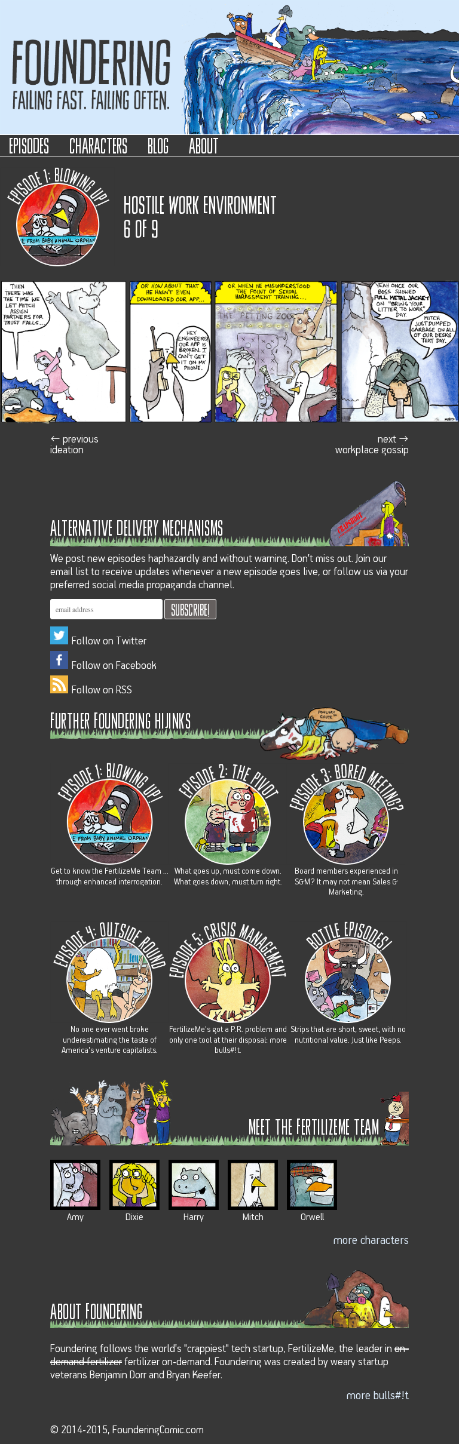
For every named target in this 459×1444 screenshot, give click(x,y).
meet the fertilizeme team (314, 1126)
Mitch (253, 1217)
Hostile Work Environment (200, 204)
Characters (98, 144)
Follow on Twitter (109, 641)
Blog (158, 144)
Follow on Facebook (114, 666)
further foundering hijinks (120, 719)
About (204, 144)
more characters (371, 1240)
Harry (193, 1217)
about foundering (96, 1310)
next (372, 445)
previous (74, 445)
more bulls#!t (378, 1395)
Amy (75, 1217)
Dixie (134, 1217)
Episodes (29, 144)
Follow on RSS (102, 690)
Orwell (312, 1217)
